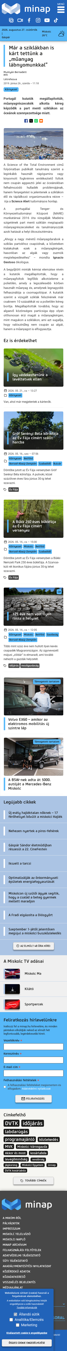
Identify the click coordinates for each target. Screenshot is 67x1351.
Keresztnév (11, 1053)
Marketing (29, 1325)
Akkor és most (15, 1153)
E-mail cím (11, 1067)
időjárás (14, 665)
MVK (9, 1146)
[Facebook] (29, 20)
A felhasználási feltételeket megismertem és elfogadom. (34, 1087)
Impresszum (11, 1228)
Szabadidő (45, 463)
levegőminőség (16, 1159)
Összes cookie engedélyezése (27, 1343)
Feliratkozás (35, 1098)
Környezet (11, 89)
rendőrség (38, 1159)
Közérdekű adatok (16, 1271)
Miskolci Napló (14, 1239)
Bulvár (57, 463)
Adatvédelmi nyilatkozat (36, 1088)
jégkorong (11, 1165)
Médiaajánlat (13, 1287)
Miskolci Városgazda (32, 1146)
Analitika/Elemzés (29, 1319)
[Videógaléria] (20, 20)
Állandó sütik (29, 1314)
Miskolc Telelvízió (17, 1234)
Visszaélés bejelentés (19, 1282)
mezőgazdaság (30, 665)
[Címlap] (26, 8)
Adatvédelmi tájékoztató (21, 1255)
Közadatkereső (14, 1277)
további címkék (35, 1180)
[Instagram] (38, 20)
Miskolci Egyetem (32, 1165)
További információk (27, 1307)
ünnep (52, 1165)
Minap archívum (14, 1244)
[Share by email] (41, 121)
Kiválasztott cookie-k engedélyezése (26, 1333)
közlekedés (48, 1139)
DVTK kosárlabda (15, 1170)
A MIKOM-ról (12, 1218)
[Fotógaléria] (11, 20)
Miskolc (28, 546)
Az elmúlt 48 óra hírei (35, 946)
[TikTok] (55, 20)
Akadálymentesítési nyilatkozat (27, 1266)
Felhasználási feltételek (20, 1080)
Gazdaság (52, 634)
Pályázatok (11, 1223)
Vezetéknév (11, 1040)
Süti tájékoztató (15, 1260)
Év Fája (13, 489)
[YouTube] (47, 20)
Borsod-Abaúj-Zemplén (22, 463)
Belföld (28, 458)
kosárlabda (38, 1153)
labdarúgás (16, 1131)
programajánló (19, 1139)
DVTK (11, 1123)
